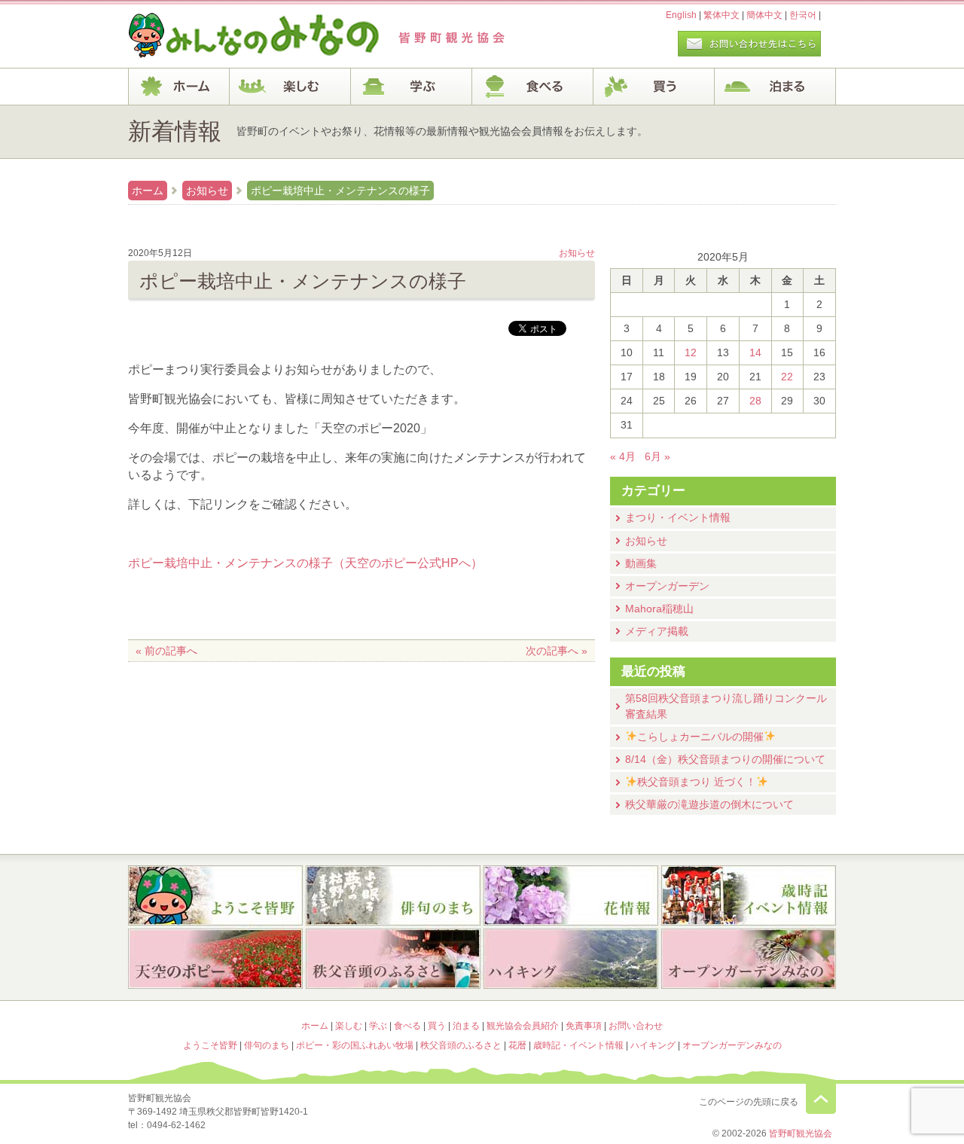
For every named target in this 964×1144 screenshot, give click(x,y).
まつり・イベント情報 (678, 517)
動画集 (641, 563)
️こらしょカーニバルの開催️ (700, 737)
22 (787, 377)
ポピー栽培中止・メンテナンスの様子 (340, 191)
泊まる (775, 86)
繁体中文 (721, 15)
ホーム (179, 86)
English (681, 15)
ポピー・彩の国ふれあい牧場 (215, 960)
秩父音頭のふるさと (393, 960)
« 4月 (623, 456)
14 (755, 352)
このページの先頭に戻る (821, 1099)
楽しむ (290, 86)
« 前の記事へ (166, 651)
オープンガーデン (667, 586)
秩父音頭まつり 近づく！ (696, 782)
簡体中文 (764, 15)
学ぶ (411, 86)
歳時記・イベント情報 (748, 895)
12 (691, 352)
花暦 (571, 895)
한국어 (802, 15)
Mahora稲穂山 (659, 609)
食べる (532, 86)
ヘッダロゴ (229, 36)
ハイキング (571, 960)
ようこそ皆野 (215, 895)
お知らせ (207, 191)
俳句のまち (393, 895)
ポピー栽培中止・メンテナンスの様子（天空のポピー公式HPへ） (305, 563)
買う (654, 86)
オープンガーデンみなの (748, 960)
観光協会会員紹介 (523, 1025)
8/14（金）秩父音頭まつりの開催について (725, 759)
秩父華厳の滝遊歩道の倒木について (709, 804)
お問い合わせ (636, 1025)
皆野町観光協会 (800, 1133)
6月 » (657, 456)
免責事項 (584, 1025)
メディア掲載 (656, 631)
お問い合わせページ (749, 43)
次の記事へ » (556, 651)
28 (755, 401)
